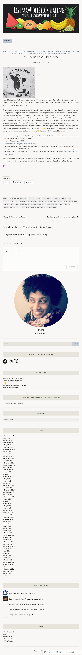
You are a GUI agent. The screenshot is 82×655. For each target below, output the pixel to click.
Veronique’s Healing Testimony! (34, 604)
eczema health (46, 198)
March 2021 (8, 440)
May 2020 (7, 445)
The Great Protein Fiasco (48, 136)
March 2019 (8, 456)
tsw (22, 207)
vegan (60, 53)
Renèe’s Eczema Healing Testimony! (15, 385)
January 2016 (8, 537)
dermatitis (13, 198)
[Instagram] (10, 361)
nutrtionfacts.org (8, 204)
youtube (66, 53)
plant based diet (70, 51)
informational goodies (38, 51)
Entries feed (8, 636)
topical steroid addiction (26, 53)
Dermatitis (7, 51)
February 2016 (9, 535)
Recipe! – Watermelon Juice (14, 217)
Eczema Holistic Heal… (16, 599)
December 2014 (9, 567)
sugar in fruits (47, 131)
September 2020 (9, 443)
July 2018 (7, 474)
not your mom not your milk (53, 201)
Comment (72, 267)
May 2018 (7, 479)
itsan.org (50, 51)
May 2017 (7, 506)
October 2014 (8, 571)
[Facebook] (5, 361)
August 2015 (8, 549)
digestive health (17, 51)
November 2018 (9, 465)
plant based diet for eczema (24, 204)
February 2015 (9, 562)
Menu (8, 41)
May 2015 (7, 555)
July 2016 (7, 524)
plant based (59, 51)
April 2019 (7, 454)
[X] (16, 361)
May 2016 (7, 528)
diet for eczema (21, 198)
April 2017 (7, 508)
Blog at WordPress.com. (41, 651)
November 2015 (9, 542)
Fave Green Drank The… (16, 609)
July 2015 (7, 551)
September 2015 (9, 546)
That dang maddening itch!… (33, 599)
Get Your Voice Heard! (11, 387)
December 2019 (9, 447)
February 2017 (9, 512)
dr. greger (31, 198)
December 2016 (9, 517)
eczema (26, 51)
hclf (69, 198)
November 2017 (9, 492)
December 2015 (9, 539)
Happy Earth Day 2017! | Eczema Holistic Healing (29, 235)
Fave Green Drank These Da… (26, 593)
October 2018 (8, 467)
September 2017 (9, 497)
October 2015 (8, 544)
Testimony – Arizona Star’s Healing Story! (62, 217)
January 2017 (8, 515)
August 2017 (8, 499)
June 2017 (7, 503)
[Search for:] (41, 344)
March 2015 (8, 560)
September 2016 (9, 519)
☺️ (5, 383)
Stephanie (12, 593)
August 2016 (8, 521)
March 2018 (8, 483)
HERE (22, 141)
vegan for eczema (30, 207)
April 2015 (7, 558)
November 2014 (9, 569)
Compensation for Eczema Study (14, 378)
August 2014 (8, 573)
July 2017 (7, 501)
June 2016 (7, 526)
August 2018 (8, 472)
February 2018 (9, 485)
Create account (9, 632)
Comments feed (9, 639)
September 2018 (9, 470)
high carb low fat (8, 201)
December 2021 (9, 436)
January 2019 (8, 461)
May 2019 (7, 451)
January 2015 (8, 564)
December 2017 (9, 490)
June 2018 (7, 476)
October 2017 (8, 494)
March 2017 (8, 510)
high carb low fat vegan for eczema (25, 201)
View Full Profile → (41, 333)
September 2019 (9, 449)
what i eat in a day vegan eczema (46, 207)
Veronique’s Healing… (15, 604)
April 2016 (7, 531)
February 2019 (9, 458)
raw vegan (50, 204)
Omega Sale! (30, 615)
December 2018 (9, 463)
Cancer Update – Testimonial (13, 381)
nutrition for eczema (70, 201)
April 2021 (7, 438)
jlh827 (46, 62)
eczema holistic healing (60, 198)
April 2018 (7, 481)
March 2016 (8, 533)
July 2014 (7, 576)
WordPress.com (9, 641)
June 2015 (7, 553)
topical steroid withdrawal (47, 53)
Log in (6, 634)
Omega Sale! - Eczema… (16, 615)
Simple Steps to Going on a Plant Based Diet (20, 144)
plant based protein (39, 204)
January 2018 (8, 488)
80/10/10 (5, 198)
